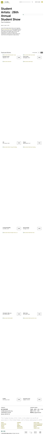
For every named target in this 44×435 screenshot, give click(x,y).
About (2, 422)
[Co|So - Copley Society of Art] (5, 1)
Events (2, 426)
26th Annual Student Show (6, 29)
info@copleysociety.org (6, 411)
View (19, 57)
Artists (2, 425)
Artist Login (36, 422)
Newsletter (19, 426)
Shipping (19, 422)
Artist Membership (38, 425)
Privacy (35, 426)
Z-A (41, 52)
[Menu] (42, 2)
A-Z (38, 52)
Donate (18, 425)
